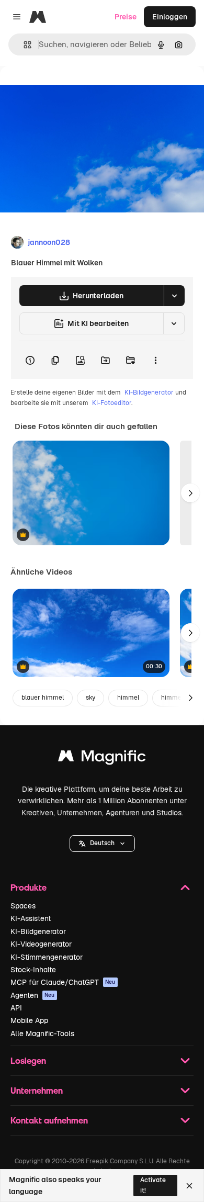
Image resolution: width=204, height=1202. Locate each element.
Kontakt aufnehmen (49, 1120)
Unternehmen (36, 1090)
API (16, 1008)
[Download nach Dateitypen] (174, 295)
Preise (126, 16)
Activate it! (153, 1185)
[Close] (189, 1185)
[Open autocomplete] (23, 45)
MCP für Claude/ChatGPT (63, 982)
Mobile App (29, 1020)
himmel (128, 697)
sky (90, 697)
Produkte (28, 887)
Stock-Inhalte (33, 969)
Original (67, 90)
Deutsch (102, 843)
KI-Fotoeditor (111, 403)
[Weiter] (190, 493)
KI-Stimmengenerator (46, 957)
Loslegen (28, 1060)
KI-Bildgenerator (149, 392)
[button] (102, 843)
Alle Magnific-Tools (42, 1033)
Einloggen (169, 16)
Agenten (32, 995)
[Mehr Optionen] (155, 360)
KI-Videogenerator (41, 944)
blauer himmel (42, 697)
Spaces (23, 906)
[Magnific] (102, 758)
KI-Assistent (30, 918)
